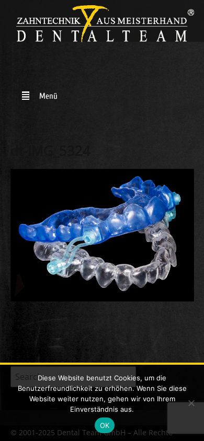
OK (105, 425)
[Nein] (191, 403)
